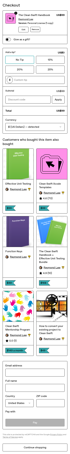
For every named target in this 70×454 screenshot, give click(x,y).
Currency (10, 119)
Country (10, 396)
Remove (35, 29)
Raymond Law (25, 19)
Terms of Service (10, 437)
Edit (23, 29)
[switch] (8, 39)
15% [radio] (50, 59)
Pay (35, 422)
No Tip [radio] (20, 59)
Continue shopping (35, 447)
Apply (58, 99)
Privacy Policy (56, 434)
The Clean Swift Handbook (34, 15)
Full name (11, 380)
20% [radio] (20, 69)
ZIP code (41, 396)
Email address (13, 365)
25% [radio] (50, 69)
